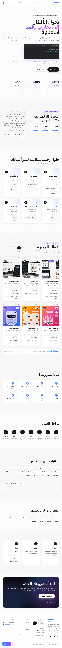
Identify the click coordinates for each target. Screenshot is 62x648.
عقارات (37, 517)
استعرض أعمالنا (40, 69)
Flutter (14, 468)
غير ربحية (42, 521)
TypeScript (42, 468)
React (49, 468)
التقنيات (20, 2)
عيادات (30, 517)
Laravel (27, 468)
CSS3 (22, 472)
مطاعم (12, 517)
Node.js (34, 468)
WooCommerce (45, 472)
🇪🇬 (39, 631)
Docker (48, 475)
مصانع (44, 517)
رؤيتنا (28, 632)
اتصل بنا (14, 2)
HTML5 (29, 472)
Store (18, 252)
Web (14, 248)
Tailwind (37, 472)
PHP (21, 468)
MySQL (7, 472)
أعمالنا (31, 2)
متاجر (50, 517)
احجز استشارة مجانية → (46, 596)
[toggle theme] (3, 3)
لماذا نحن (26, 2)
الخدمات (36, 2)
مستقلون (34, 521)
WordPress (55, 472)
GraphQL (28, 475)
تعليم (24, 517)
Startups (49, 521)
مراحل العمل (26, 625)
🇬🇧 (39, 633)
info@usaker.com (40, 635)
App (8, 248)
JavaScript (15, 472)
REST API (36, 475)
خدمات (56, 521)
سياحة (18, 517)
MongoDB (55, 475)
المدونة (19, 634)
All (19, 248)
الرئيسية (42, 2)
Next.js (56, 468)
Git (42, 475)
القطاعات (27, 629)
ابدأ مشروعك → (53, 69)
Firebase (8, 468)
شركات (56, 517)
